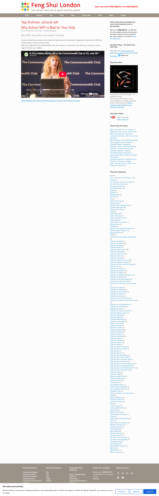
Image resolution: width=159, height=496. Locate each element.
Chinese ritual (114, 203)
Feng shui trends (115, 372)
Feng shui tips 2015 (116, 353)
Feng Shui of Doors (116, 328)
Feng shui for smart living (118, 306)
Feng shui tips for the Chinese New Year (122, 368)
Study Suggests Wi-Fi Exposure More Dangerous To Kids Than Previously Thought (50, 100)
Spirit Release (114, 431)
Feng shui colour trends (117, 254)
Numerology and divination (118, 414)
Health (112, 395)
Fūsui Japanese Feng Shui (118, 389)
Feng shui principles (116, 332)
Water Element (114, 450)
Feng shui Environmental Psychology (121, 264)
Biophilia (112, 192)
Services (39, 15)
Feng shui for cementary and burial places (123, 283)
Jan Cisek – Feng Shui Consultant (46, 31)
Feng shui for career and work (119, 281)
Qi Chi (112, 420)
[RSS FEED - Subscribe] (123, 56)
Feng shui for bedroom (117, 273)
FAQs (100, 15)
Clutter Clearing (115, 214)
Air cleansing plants (116, 186)
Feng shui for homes (29, 474)
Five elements (114, 382)
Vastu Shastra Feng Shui (118, 446)
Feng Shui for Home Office (118, 292)
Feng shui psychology (117, 336)
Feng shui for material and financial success (124, 300)
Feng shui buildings (116, 252)
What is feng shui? (116, 452)
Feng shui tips (114, 351)
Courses (48, 480)
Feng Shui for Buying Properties (120, 279)
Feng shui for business (117, 277)
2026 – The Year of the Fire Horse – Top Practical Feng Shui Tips (122, 164)
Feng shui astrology (116, 245)
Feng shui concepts (116, 258)
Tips (51, 15)
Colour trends (114, 220)
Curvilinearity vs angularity (118, 222)
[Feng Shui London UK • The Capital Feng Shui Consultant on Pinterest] (118, 478)
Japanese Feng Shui (116, 402)
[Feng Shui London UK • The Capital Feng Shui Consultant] (50, 7)
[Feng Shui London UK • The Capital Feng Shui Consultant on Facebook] (118, 473)
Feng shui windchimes (117, 378)
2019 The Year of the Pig (118, 184)
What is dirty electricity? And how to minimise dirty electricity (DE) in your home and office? (123, 136)
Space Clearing (115, 429)
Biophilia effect (114, 195)
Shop (62, 15)
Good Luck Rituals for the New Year (121, 393)
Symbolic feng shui (116, 435)
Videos (48, 478)
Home (27, 15)
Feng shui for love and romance (120, 298)
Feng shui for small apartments (120, 304)
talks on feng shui (122, 119)
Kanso (112, 404)
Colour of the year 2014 (117, 218)
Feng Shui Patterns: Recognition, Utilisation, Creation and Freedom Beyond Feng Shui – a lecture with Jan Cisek (123, 146)
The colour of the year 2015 (118, 437)
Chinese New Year (116, 201)
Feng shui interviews (116, 315)
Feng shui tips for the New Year (120, 370)
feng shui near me (115, 323)
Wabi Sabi (113, 448)
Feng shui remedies (116, 340)
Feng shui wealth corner (117, 376)
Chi (111, 199)
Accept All (149, 491)
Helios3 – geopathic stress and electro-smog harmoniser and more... (121, 105)
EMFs (112, 235)
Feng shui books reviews (118, 249)
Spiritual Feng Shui (116, 433)
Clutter (112, 211)
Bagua (112, 190)
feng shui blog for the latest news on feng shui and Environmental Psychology (123, 53)
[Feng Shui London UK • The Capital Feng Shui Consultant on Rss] (127, 473)
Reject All (136, 491)
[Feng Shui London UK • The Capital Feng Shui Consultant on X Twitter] (123, 473)
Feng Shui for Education (117, 290)
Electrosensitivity (115, 233)
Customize (122, 491)
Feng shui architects (116, 241)
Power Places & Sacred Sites (119, 418)
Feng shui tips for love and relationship (122, 363)
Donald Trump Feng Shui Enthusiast (121, 228)
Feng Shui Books (115, 247)
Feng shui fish (114, 266)
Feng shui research (116, 342)
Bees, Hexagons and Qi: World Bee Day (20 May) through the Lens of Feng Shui (124, 141)
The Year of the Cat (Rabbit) (119, 440)
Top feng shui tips (115, 442)
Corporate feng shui (29, 478)
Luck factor (113, 410)
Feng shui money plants (117, 321)
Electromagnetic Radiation (118, 230)
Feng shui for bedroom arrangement (121, 275)
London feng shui (115, 406)
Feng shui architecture (117, 243)
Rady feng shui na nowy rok (119, 423)
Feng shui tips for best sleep (119, 357)
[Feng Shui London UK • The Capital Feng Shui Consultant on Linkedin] (132, 473)
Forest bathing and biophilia (118, 387)
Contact (123, 15)
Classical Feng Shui (116, 209)
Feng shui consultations (30, 472)
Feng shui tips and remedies (119, 355)
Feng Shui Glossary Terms (118, 313)
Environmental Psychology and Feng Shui (123, 237)
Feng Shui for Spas (116, 309)
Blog (72, 15)
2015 (111, 176)
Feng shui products (116, 334)
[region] (79, 489)
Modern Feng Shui (116, 412)
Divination (113, 226)
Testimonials (86, 15)
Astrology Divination (116, 188)
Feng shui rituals (115, 344)
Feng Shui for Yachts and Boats (120, 311)
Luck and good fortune (117, 408)
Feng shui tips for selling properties (121, 366)
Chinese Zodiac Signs (117, 207)
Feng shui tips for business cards (120, 359)
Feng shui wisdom (115, 380)
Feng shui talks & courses (118, 347)
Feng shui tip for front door (118, 349)
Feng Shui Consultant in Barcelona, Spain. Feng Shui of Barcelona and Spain (123, 160)
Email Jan (96, 478)
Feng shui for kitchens (117, 296)
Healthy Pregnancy (116, 397)
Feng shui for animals (117, 268)
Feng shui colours (115, 256)
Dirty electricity (115, 224)
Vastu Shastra (114, 444)
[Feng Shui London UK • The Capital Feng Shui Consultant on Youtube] (123, 478)
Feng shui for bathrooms (117, 271)
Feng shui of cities (116, 325)
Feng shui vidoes (115, 374)
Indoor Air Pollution (116, 399)
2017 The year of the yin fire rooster (121, 182)
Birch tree (113, 197)
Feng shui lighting (115, 317)
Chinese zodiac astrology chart (119, 205)
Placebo (112, 416)
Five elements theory (116, 385)
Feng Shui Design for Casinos (119, 262)
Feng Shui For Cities (116, 287)
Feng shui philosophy (116, 330)
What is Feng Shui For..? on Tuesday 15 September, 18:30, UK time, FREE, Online (123, 131)
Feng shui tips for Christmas (119, 361)
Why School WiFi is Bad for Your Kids (48, 27)
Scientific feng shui (116, 427)
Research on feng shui (117, 425)
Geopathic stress (115, 391)
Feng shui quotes (115, 338)
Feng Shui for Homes (116, 294)
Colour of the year (115, 216)
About (111, 15)
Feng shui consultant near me (119, 260)
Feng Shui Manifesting (117, 319)
